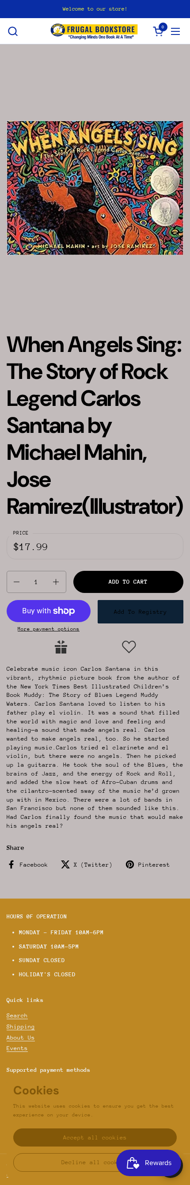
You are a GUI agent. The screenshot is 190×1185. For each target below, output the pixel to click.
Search (17, 1015)
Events (17, 1048)
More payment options (49, 629)
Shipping (21, 1026)
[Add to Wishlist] (129, 647)
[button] (12, 31)
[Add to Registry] (61, 647)
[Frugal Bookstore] (94, 31)
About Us (21, 1037)
